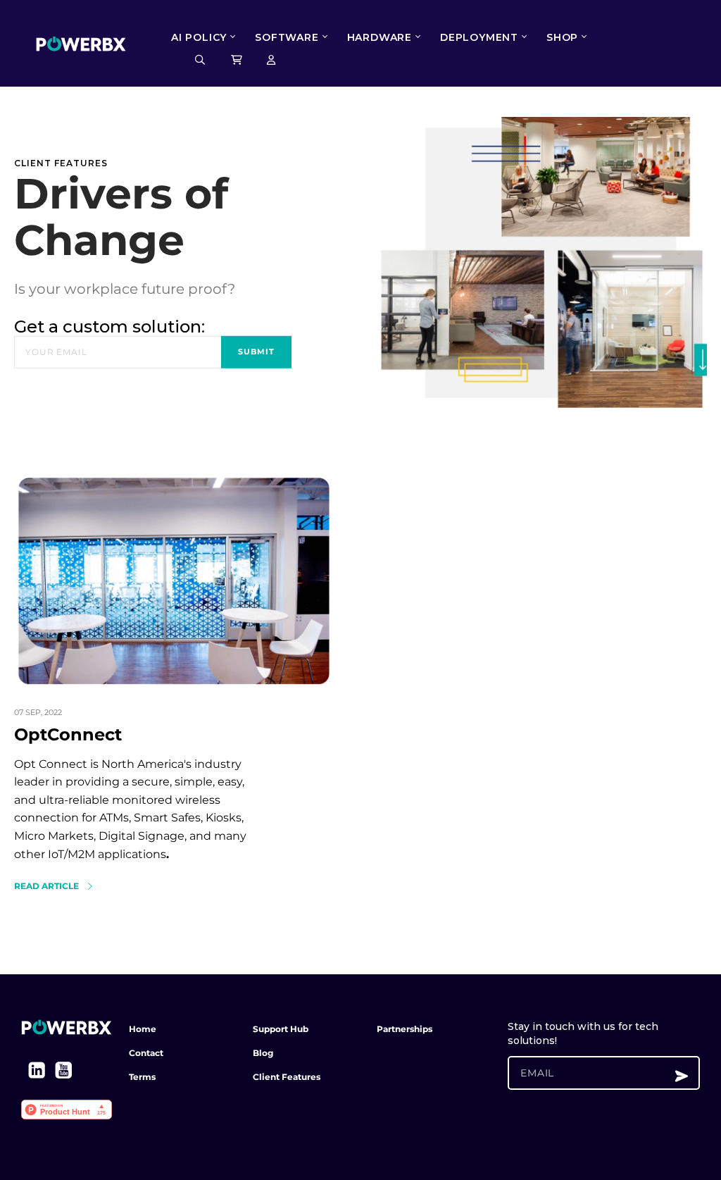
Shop (562, 37)
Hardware (379, 37)
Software (286, 37)
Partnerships (404, 1029)
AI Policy (199, 37)
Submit (256, 351)
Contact (146, 1053)
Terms (142, 1077)
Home (142, 1029)
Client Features (286, 1077)
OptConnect (68, 734)
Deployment (479, 37)
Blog (263, 1053)
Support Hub (280, 1029)
